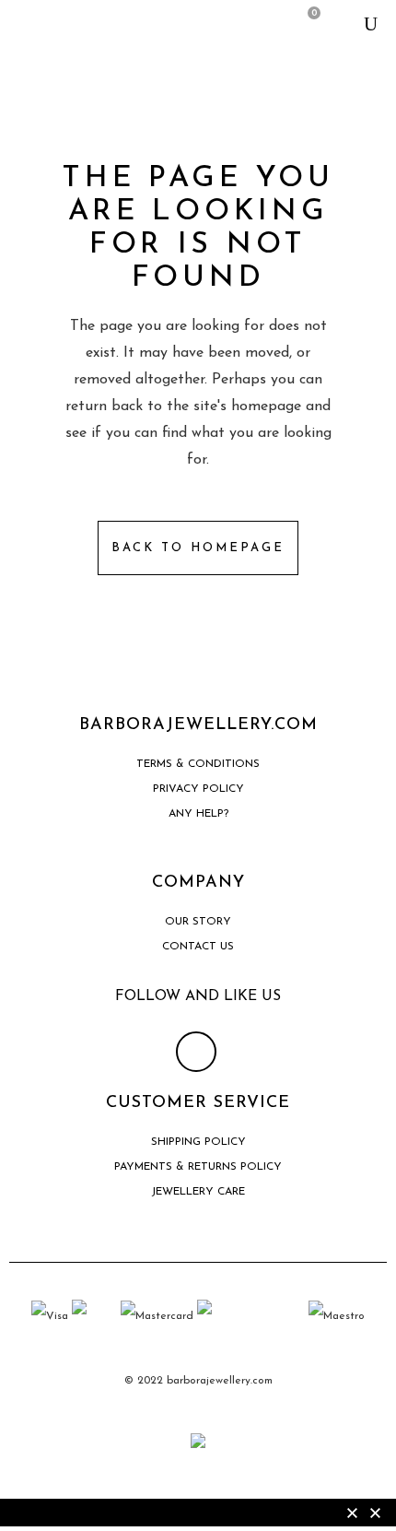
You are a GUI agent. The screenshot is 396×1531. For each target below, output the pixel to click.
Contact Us (198, 946)
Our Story (198, 921)
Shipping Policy (198, 1142)
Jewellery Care (198, 1191)
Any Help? (198, 813)
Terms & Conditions (198, 764)
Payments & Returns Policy (198, 1166)
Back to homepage (198, 548)
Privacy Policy (198, 789)
